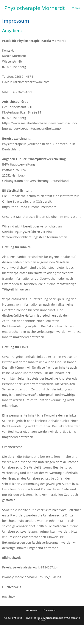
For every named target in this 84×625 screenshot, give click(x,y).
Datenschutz (51, 610)
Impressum (32, 610)
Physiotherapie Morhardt (34, 7)
